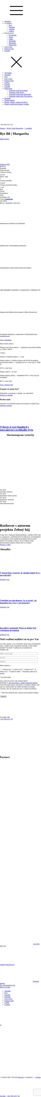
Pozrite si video (5, 545)
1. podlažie (28, 128)
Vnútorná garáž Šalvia (16, 92)
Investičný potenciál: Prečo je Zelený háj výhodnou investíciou (18, 629)
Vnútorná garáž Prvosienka (18, 90)
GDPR (6, 1003)
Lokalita (11, 29)
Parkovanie (13, 45)
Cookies (7, 1005)
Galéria (11, 31)
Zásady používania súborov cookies (16, 104)
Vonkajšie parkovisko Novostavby (20, 96)
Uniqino (38, 1077)
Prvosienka (12, 35)
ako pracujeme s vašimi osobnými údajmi (23, 683)
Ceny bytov (8, 47)
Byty (10, 25)
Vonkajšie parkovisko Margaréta (20, 94)
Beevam (21, 1077)
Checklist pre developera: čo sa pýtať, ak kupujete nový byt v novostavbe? (18, 601)
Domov (2, 128)
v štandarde (8, 199)
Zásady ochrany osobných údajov (16, 102)
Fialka (11, 39)
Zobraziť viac (4, 579)
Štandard (12, 27)
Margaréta (12, 43)
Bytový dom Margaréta (15, 128)
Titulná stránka (9, 100)
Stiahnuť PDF (5, 164)
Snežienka (12, 41)
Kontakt (7, 51)
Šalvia (11, 37)
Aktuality (7, 21)
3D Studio (7, 73)
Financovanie (9, 49)
